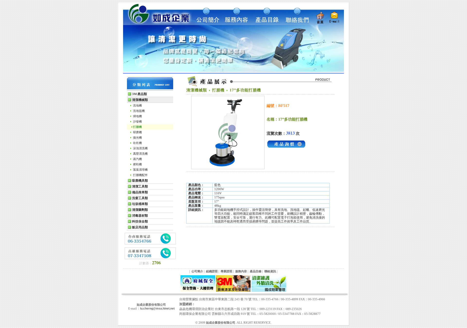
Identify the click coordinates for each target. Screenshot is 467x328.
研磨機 (137, 132)
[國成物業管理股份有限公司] (268, 291)
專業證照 (226, 271)
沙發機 (137, 121)
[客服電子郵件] (335, 24)
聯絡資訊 (270, 271)
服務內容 (241, 271)
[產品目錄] (265, 24)
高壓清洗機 (140, 153)
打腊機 (137, 127)
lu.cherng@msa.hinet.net (157, 308)
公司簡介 (197, 271)
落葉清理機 (140, 169)
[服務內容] (236, 24)
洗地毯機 (139, 111)
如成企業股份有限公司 (151, 304)
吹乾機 (137, 143)
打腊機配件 (140, 175)
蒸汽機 (137, 159)
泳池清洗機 (140, 148)
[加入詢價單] (286, 147)
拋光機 (137, 137)
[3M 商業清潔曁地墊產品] (233, 291)
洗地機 (137, 105)
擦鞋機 (137, 164)
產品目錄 (255, 271)
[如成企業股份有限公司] (158, 24)
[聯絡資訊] (295, 24)
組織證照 (212, 271)
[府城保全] (197, 291)
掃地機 (137, 116)
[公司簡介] (207, 24)
